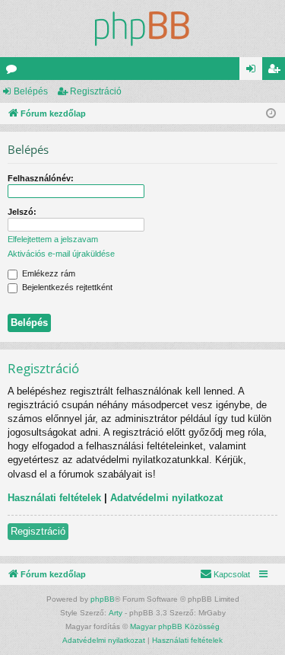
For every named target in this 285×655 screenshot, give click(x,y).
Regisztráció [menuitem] (276, 71)
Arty (115, 613)
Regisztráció (96, 91)
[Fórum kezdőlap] (142, 28)
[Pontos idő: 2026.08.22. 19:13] (271, 114)
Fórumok (14, 71)
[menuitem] (225, 574)
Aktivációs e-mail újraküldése (61, 253)
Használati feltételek (54, 497)
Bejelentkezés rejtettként (66, 287)
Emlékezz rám (47, 273)
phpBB (102, 599)
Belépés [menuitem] (253, 71)
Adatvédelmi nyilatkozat (166, 497)
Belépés (31, 91)
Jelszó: (22, 211)
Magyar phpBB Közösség (175, 626)
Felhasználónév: (41, 178)
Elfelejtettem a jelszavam (53, 239)
